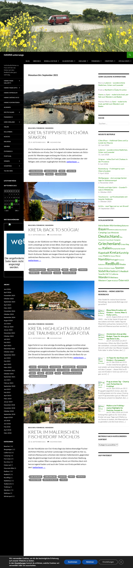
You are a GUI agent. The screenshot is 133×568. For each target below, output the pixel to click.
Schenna (101, 268)
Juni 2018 (7, 424)
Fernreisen (95, 61)
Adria (100, 225)
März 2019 (7, 399)
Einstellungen (20, 563)
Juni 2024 (7, 324)
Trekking (7, 487)
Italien (107, 248)
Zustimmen (72, 562)
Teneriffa (101, 274)
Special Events (124, 61)
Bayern (103, 229)
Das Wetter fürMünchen (14, 228)
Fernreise (40, 128)
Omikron (83, 270)
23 (12, 204)
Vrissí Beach (61, 174)
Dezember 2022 (9, 349)
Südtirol (114, 271)
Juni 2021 (7, 380)
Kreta (62, 171)
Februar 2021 (8, 383)
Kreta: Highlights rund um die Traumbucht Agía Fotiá (59, 331)
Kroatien (7, 141)
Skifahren (107, 268)
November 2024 (9, 311)
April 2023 (7, 345)
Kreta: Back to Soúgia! (53, 229)
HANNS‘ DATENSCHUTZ (11, 97)
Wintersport (8, 496)
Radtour (7, 471)
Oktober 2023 (9, 336)
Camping (102, 232)
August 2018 (8, 417)
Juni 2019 (7, 389)
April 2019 (7, 395)
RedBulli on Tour (50, 61)
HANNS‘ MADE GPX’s (10, 88)
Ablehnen (90, 562)
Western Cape (104, 280)
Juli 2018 (7, 420)
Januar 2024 (8, 330)
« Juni (6, 211)
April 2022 (7, 364)
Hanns (101, 94)
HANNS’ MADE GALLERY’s (8, 82)
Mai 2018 (7, 427)
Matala (113, 256)
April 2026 (7, 292)
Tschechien (8, 171)
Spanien (119, 267)
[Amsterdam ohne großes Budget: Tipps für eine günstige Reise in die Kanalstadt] (101, 336)
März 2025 (7, 308)
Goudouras (55, 367)
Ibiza (100, 249)
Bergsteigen (8, 449)
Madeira (106, 256)
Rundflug (7, 478)
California (7, 453)
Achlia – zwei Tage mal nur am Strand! (113, 206)
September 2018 (9, 414)
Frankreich (101, 240)
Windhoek (115, 280)
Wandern (49, 128)
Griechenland (50, 171)
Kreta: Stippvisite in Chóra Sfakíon (58, 135)
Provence (121, 260)
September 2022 (9, 355)
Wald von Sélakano (38, 376)
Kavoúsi (62, 476)
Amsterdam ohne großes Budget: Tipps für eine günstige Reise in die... (118, 336)
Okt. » (17, 211)
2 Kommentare (55, 338)
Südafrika (104, 271)
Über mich (37, 61)
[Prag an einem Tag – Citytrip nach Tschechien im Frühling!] (101, 384)
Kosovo (7, 136)
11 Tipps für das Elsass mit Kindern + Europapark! (117, 359)
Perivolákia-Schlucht (72, 373)
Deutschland (108, 236)
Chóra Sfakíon (36, 171)
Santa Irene (46, 273)
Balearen (125, 226)
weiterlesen (72, 161)
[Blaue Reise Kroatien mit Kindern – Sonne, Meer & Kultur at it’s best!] (101, 312)
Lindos (100, 256)
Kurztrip (124, 252)
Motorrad (7, 465)
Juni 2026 (7, 289)
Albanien (7, 107)
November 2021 (9, 370)
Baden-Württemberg (113, 225)
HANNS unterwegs (14, 54)
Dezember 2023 (9, 333)
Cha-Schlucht (35, 476)
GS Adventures (67, 61)
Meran (117, 256)
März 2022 (7, 367)
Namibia (104, 259)
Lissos (73, 270)
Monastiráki (35, 480)
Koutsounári (63, 370)
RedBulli (112, 263)
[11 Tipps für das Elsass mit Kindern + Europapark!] (101, 360)
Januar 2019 (8, 402)
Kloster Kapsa (49, 370)
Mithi (58, 373)
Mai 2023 (7, 342)
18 (16, 201)
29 (10, 207)
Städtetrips (109, 61)
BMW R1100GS (114, 230)
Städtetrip (7, 481)
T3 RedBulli (123, 271)
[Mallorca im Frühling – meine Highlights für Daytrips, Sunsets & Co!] (101, 408)
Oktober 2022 (9, 352)
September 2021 (9, 377)
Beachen (32, 128)
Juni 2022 (7, 358)
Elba (121, 237)
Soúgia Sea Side (69, 273)
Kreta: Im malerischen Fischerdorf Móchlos (53, 434)
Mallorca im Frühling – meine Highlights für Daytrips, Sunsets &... (116, 407)
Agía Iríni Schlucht (37, 270)
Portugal (114, 259)
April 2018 (7, 430)
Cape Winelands (113, 233)
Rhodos (122, 264)
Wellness (114, 277)
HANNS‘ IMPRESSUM (10, 93)
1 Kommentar (55, 142)
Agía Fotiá (43, 367)
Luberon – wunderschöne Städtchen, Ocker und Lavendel (111, 84)
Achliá (33, 367)
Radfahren (101, 264)
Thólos (64, 480)
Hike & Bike (82, 61)
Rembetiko (34, 273)
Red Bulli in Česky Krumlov (116, 90)
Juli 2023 (7, 339)
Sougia (57, 273)
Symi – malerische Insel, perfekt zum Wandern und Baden (113, 95)
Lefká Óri (71, 171)
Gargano (117, 240)
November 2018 (9, 408)
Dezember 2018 (9, 405)
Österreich (123, 280)
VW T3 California (111, 274)
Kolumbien (8, 132)
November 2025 (9, 295)
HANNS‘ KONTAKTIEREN (11, 102)
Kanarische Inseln (118, 249)
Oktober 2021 (9, 374)
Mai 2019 (7, 392)
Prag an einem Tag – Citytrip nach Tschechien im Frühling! (118, 383)
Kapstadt (103, 252)
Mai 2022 (7, 361)
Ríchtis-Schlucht (50, 480)
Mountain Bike (9, 468)
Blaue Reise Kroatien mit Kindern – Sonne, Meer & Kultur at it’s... (117, 312)
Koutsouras (77, 370)
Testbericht (8, 484)
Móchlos (81, 476)
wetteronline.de (17, 275)
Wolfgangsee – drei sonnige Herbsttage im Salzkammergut (112, 179)
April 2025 (7, 305)
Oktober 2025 (9, 299)
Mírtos (49, 373)
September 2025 (9, 302)
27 (5, 207)
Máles (41, 373)
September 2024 (9, 317)
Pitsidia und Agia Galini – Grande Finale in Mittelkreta (113, 188)
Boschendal (123, 230)
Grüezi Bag (125, 244)
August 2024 (8, 320)
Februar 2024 (8, 327)
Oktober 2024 (9, 314)
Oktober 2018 (9, 411)
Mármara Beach (36, 174)
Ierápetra (82, 367)
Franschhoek (109, 240)
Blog (28, 61)
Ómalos (49, 174)
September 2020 (9, 386)
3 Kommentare (55, 235)
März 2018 (7, 433)
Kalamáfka (34, 370)
